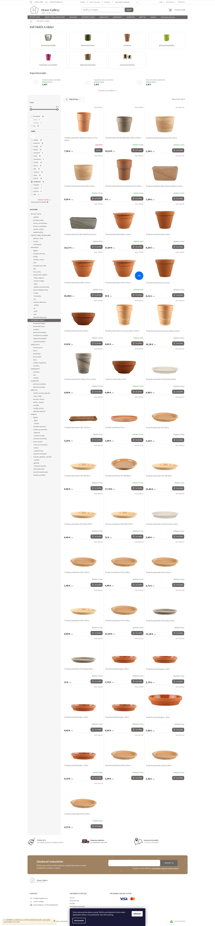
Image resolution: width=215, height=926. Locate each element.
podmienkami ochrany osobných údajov (165, 868)
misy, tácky (37, 272)
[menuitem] (35, 17)
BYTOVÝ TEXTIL (36, 214)
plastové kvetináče (39, 332)
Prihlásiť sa (168, 863)
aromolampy (37, 244)
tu (112, 915)
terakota (39, 182)
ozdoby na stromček (40, 430)
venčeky (37, 460)
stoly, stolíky (37, 396)
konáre (36, 448)
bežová (38, 191)
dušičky (36, 305)
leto (35, 314)
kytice (35, 351)
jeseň (35, 311)
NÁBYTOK (34, 390)
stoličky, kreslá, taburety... (42, 393)
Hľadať (129, 10)
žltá (37, 169)
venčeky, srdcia (38, 260)
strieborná (39, 159)
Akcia (37, 120)
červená (38, 172)
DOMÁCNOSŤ (35, 369)
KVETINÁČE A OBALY (37, 320)
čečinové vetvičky (40, 466)
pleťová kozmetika (39, 384)
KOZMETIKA (35, 381)
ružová (38, 162)
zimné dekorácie (38, 469)
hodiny (36, 293)
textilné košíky (38, 232)
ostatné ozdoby (39, 436)
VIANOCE (34, 414)
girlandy (36, 463)
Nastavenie (79, 920)
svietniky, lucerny (39, 254)
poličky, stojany (38, 402)
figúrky (35, 250)
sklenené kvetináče (39, 338)
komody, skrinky (38, 399)
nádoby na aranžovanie (41, 287)
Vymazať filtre (43, 200)
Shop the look (95, 2)
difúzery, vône (38, 238)
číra (36, 194)
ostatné (35, 378)
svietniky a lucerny (39, 426)
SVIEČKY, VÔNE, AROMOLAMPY (41, 235)
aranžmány (37, 354)
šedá (37, 156)
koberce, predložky (40, 226)
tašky (35, 284)
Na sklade (39, 116)
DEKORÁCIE (34, 247)
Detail (98, 150)
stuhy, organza (39, 278)
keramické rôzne (39, 326)
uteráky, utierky (38, 229)
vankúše (36, 217)
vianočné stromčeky (40, 439)
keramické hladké (39, 323)
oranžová (38, 153)
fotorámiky (37, 296)
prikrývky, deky (38, 220)
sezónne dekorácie (39, 302)
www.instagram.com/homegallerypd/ (45, 905)
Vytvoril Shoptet (179, 921)
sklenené (37, 433)
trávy (35, 360)
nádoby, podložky (39, 475)
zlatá (37, 175)
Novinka (37, 123)
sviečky (35, 241)
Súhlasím (137, 914)
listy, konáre (37, 357)
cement (38, 188)
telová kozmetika (39, 387)
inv (36, 126)
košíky (35, 257)
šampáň (38, 185)
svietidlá (36, 405)
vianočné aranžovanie (40, 472)
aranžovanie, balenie (40, 275)
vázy (34, 263)
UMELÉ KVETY (35, 345)
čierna (37, 166)
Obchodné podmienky (122, 2)
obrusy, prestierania (40, 223)
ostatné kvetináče (39, 342)
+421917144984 (38, 902)
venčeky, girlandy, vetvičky (42, 457)
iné (35, 299)
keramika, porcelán (39, 266)
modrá (38, 146)
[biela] (33, 136)
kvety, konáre (38, 442)
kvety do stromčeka (40, 445)
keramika (36, 372)
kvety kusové (37, 348)
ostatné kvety (38, 451)
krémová (38, 143)
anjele (36, 420)
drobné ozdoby (39, 281)
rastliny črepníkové (39, 363)
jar (34, 308)
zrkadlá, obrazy (38, 408)
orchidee (36, 366)
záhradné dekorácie (40, 317)
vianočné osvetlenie (40, 454)
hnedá (37, 150)
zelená (38, 140)
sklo (34, 269)
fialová (38, 178)
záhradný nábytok (39, 411)
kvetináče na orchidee (40, 335)
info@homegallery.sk (40, 898)
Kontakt (107, 2)
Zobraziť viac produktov (106, 91)
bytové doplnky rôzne (40, 290)
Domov (82, 2)
